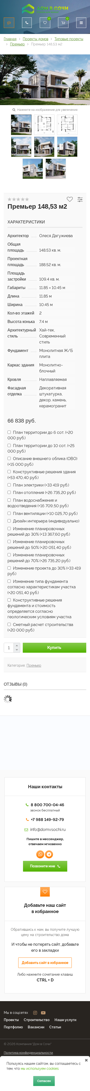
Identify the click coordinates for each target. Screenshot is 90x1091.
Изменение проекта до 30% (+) (44, 571)
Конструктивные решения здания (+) (42, 474)
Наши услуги (65, 1020)
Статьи (55, 1027)
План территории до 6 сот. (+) (40, 435)
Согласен (44, 1081)
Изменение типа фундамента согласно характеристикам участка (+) (42, 587)
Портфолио (13, 1027)
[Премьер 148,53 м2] (45, 79)
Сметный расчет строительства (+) (40, 627)
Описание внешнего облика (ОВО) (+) (42, 461)
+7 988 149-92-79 (47, 819)
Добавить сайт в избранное (45, 963)
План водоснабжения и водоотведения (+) (38, 503)
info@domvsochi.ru (48, 829)
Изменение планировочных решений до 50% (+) (39, 544)
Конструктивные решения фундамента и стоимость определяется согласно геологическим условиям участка (40, 608)
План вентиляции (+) (45, 513)
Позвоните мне (42, 866)
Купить (54, 647)
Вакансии (36, 1027)
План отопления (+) (44, 492)
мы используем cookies (40, 1069)
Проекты (11, 1020)
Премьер (33, 665)
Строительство (37, 1020)
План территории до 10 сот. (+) (41, 448)
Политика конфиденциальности (28, 1053)
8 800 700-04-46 (47, 804)
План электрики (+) (40, 485)
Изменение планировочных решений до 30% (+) (39, 531)
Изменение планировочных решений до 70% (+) (39, 558)
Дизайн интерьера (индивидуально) (45, 521)
